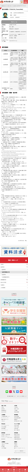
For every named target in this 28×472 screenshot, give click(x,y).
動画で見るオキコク (4, 419)
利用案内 (15, 445)
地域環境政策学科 (5, 277)
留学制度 (3, 432)
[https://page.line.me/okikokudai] (7, 391)
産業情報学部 (3, 279)
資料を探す (16, 446)
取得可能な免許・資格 (18, 420)
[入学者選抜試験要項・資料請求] (14, 251)
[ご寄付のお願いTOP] (14, 369)
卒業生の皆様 (16, 426)
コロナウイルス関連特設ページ (20, 450)
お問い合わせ (8, 471)
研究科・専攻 (16, 408)
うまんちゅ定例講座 (4, 443)
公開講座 (3, 441)
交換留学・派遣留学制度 (5, 434)
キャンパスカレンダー (5, 425)
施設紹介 (15, 443)
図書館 (15, 441)
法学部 (2, 264)
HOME (25, 471)
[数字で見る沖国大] (14, 340)
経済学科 (4, 274)
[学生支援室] (14, 311)
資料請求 (14, 471)
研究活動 (16, 432)
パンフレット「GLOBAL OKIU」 (7, 437)
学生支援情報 (3, 426)
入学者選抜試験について (5, 416)
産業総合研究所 (17, 437)
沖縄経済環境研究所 (17, 439)
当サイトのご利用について (22, 396)
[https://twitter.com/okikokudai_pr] (14, 391)
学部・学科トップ (13, 260)
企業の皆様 (16, 428)
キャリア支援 (17, 423)
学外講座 (3, 446)
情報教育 (15, 419)
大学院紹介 (16, 407)
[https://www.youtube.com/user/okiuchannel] (21, 391)
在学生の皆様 (16, 425)
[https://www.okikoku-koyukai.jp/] (14, 359)
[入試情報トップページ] (14, 330)
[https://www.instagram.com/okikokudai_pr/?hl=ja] (10, 391)
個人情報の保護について (11, 396)
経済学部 (2, 267)
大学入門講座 (3, 448)
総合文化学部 (3, 282)
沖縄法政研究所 (17, 435)
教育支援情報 (16, 411)
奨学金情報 (3, 428)
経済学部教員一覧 (5, 272)
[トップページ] (11, 1)
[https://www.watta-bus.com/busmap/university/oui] (14, 350)
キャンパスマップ (4, 430)
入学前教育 (3, 287)
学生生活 (3, 423)
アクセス (3, 471)
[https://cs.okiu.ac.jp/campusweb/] (21, 2)
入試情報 (15, 410)
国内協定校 (3, 439)
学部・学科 (3, 405)
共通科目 (2, 285)
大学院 (15, 405)
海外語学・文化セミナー (5, 435)
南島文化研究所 (17, 434)
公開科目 (3, 445)
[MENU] (25, 2)
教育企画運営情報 (17, 417)
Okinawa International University (19, 452)
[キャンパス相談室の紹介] (14, 301)
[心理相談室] (14, 321)
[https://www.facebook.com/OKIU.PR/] (17, 391)
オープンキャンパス (4, 417)
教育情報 (16, 414)
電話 (19, 471)
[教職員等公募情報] (14, 379)
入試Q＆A (3, 420)
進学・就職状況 (17, 430)
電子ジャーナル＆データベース (19, 448)
